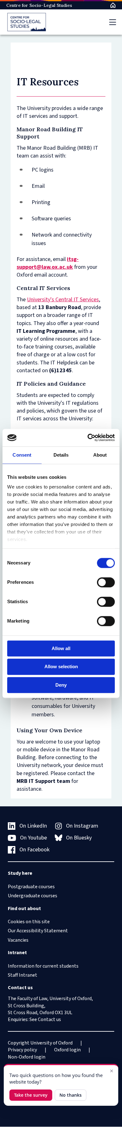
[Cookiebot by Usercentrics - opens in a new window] (88, 437)
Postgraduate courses (31, 886)
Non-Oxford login (26, 1057)
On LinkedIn (33, 826)
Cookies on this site (29, 921)
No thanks (70, 1095)
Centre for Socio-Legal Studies (39, 5)
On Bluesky (79, 838)
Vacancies (18, 940)
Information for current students (43, 966)
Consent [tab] (22, 455)
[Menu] (112, 22)
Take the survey (31, 1095)
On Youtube (33, 838)
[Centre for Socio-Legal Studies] (26, 22)
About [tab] (100, 455)
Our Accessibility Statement (38, 930)
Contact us (49, 1019)
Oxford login (67, 1049)
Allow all (61, 648)
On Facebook (34, 850)
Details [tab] (61, 455)
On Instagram (82, 826)
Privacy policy (22, 1049)
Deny (61, 685)
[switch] (106, 582)
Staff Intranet (22, 975)
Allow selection (61, 666)
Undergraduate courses (32, 895)
